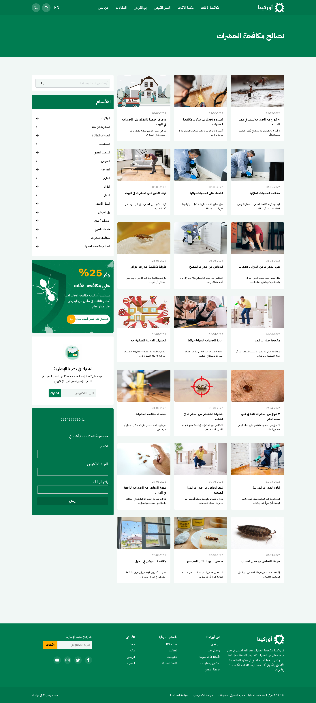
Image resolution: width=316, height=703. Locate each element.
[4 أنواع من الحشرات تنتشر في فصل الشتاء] (257, 108)
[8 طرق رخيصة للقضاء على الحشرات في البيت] (143, 108)
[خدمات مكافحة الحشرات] (143, 403)
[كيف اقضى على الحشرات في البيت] (143, 182)
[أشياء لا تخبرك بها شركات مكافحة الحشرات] (200, 108)
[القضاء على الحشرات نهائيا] (200, 182)
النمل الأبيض (162, 7)
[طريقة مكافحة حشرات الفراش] (143, 255)
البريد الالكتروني (97, 463)
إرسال (72, 501)
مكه (132, 650)
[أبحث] (42, 83)
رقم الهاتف (100, 481)
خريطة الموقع (212, 669)
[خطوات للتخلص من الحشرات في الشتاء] (200, 403)
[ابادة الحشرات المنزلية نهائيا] (200, 329)
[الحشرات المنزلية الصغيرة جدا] (143, 329)
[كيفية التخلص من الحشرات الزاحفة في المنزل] (143, 476)
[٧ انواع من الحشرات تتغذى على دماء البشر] (257, 403)
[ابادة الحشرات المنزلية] (257, 476)
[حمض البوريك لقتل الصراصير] (200, 550)
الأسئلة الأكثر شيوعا (210, 657)
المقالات (121, 7)
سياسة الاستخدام (178, 695)
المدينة (131, 663)
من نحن (103, 7)
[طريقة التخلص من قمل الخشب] (257, 550)
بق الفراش (140, 7)
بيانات (36, 695)
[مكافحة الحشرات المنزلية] (257, 182)
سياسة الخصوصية (203, 695)
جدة (132, 644)
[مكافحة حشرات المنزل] (257, 329)
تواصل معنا (214, 650)
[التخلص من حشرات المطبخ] (200, 255)
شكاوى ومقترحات (210, 663)
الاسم (104, 446)
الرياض (131, 657)
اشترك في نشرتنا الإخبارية (79, 637)
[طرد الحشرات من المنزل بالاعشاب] (257, 255)
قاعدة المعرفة (170, 663)
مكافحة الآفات (210, 7)
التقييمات (172, 657)
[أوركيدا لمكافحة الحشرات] (271, 8)
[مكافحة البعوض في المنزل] (143, 550)
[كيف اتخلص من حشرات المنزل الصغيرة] (200, 476)
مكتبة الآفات (171, 644)
